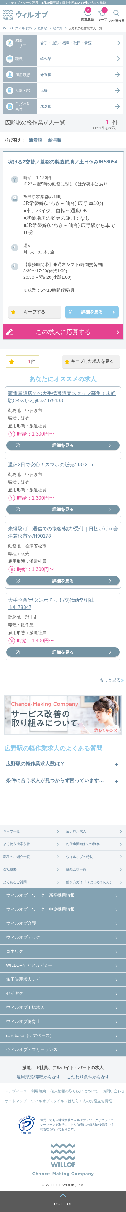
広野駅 (42, 28)
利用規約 (38, 1091)
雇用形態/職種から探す (39, 1076)
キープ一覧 (11, 831)
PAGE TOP (63, 1204)
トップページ (16, 1091)
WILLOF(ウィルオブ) (17, 28)
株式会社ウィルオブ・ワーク (78, 1120)
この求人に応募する (63, 331)
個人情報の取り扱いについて (74, 1091)
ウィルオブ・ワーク (18, 2)
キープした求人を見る (92, 361)
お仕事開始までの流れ (83, 844)
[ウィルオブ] (25, 15)
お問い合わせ (114, 1091)
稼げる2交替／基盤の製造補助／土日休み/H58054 (62, 161)
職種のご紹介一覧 (16, 857)
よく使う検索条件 (16, 844)
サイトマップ (16, 1101)
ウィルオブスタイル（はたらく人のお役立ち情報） (73, 1101)
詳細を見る (92, 311)
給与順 (54, 140)
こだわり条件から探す (88, 1076)
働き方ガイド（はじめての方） (89, 882)
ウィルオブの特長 (79, 857)
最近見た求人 (76, 831)
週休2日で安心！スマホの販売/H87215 (50, 464)
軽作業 (57, 28)
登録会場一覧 (76, 869)
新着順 (35, 140)
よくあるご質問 (15, 882)
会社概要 (10, 869)
